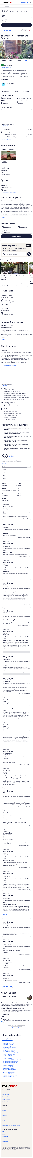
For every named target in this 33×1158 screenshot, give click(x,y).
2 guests (6, 21)
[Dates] (16, 16)
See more (3, 217)
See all (2, 106)
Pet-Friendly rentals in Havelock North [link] (12, 1060)
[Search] (29, 254)
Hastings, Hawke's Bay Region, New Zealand (16, 12)
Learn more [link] (4, 463)
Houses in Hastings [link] (7, 1055)
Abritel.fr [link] (4, 1134)
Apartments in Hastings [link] (8, 1043)
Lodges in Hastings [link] (7, 1058)
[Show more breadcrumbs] (2, 6)
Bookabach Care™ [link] (6, 1094)
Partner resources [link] (6, 1099)
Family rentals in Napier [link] (8, 1051)
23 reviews (11, 456)
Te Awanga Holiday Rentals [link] (9, 1069)
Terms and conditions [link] (6, 1118)
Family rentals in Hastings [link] (9, 1050)
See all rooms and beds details (9, 192)
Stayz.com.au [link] (5, 1141)
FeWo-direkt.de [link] (5, 1136)
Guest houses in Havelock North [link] (10, 1053)
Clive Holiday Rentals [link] (8, 1065)
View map (4, 125)
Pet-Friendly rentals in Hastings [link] (10, 1061)
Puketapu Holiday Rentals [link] (9, 1072)
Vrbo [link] (3, 1131)
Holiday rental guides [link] (6, 1101)
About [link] (3, 1108)
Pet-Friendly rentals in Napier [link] (10, 1062)
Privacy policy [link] (5, 1120)
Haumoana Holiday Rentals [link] (9, 1066)
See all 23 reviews (5, 67)
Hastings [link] (7, 6)
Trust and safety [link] (5, 1096)
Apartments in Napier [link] (8, 1044)
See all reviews (7, 986)
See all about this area (6, 139)
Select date (7, 227)
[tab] (7, 1039)
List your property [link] (6, 1092)
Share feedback (16, 1027)
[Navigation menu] (30, 2)
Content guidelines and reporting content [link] (11, 1125)
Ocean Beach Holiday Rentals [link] (10, 1075)
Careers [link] (4, 1110)
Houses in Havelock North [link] (9, 1054)
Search (16, 25)
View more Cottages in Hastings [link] (8, 365)
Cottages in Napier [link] (7, 1048)
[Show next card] (31, 49)
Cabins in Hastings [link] (7, 1046)
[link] (30, 30)
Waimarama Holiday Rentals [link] (9, 1071)
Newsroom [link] (4, 1115)
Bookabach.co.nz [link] (5, 1139)
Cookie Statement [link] (6, 1123)
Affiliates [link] (4, 1113)
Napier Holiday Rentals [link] (8, 1068)
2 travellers (7, 232)
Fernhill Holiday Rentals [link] (8, 1076)
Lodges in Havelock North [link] (9, 1057)
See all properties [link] (7, 30)
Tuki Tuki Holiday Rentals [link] (8, 1073)
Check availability (16, 236)
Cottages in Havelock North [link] (9, 1047)
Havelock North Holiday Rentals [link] (10, 1064)
